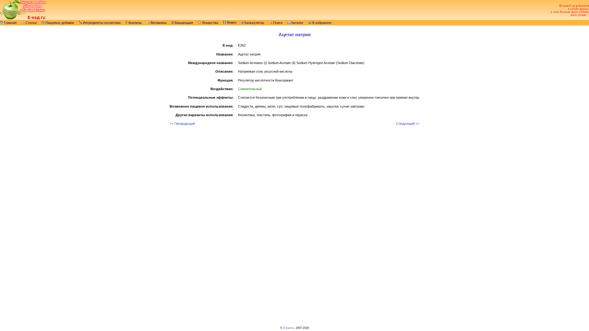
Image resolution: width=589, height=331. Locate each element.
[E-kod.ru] (23, 19)
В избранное (321, 23)
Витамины (158, 23)
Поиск (277, 23)
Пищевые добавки (59, 23)
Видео (231, 22)
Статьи (31, 23)
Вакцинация (183, 23)
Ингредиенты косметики (101, 23)
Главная (10, 23)
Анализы (134, 23)
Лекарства (209, 23)
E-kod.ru (288, 327)
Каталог (297, 23)
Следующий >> (407, 123)
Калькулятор (254, 23)
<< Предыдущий (182, 123)
